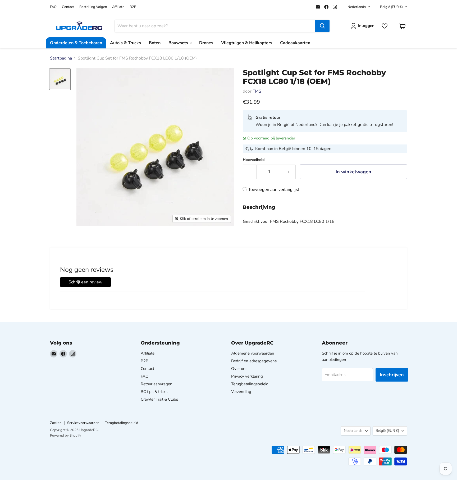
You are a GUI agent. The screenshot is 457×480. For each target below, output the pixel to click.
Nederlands (357, 6)
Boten (155, 43)
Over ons (239, 368)
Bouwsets (178, 43)
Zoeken (55, 422)
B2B (133, 7)
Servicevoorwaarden (83, 422)
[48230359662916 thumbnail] (59, 79)
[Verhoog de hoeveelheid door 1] (289, 172)
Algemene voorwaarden (252, 353)
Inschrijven (392, 375)
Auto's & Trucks (125, 43)
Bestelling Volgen (93, 7)
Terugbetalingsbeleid (249, 384)
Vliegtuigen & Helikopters (246, 43)
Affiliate (118, 7)
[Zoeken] (322, 26)
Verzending (241, 391)
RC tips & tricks (154, 391)
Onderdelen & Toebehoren (76, 43)
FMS (257, 91)
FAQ (53, 7)
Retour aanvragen (156, 384)
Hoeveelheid (253, 160)
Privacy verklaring (247, 376)
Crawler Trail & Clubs (159, 399)
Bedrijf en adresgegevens (254, 361)
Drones (206, 43)
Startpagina (61, 58)
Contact (68, 7)
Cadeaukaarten (295, 43)
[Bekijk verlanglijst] (384, 26)
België (391, 6)
